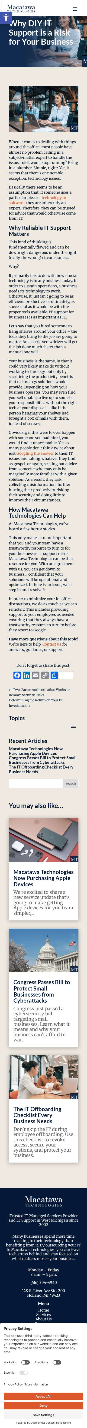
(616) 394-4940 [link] (43, 1282)
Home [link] (43, 1310)
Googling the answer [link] (35, 453)
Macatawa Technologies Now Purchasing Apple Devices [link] (36, 751)
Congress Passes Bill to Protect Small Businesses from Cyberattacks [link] (43, 760)
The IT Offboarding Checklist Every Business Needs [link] (41, 769)
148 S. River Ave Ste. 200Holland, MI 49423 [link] (43, 1292)
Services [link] (43, 1314)
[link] (6, 18)
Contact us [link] (51, 644)
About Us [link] (43, 1319)
